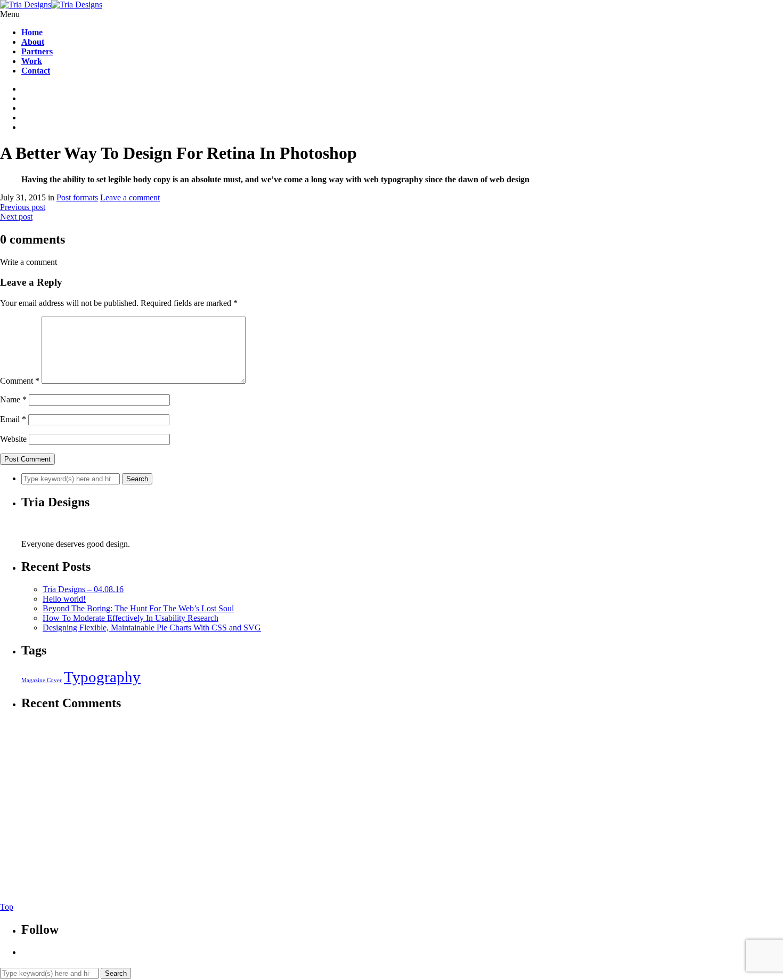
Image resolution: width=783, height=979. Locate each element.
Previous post (22, 207)
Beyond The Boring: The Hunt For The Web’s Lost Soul (138, 608)
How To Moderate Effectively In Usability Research (130, 617)
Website (13, 438)
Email (13, 419)
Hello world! (64, 598)
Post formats (77, 197)
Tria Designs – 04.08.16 (83, 589)
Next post (16, 216)
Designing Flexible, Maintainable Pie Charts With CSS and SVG (152, 627)
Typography (102, 676)
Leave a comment (130, 197)
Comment (19, 380)
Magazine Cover (41, 680)
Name (13, 399)
